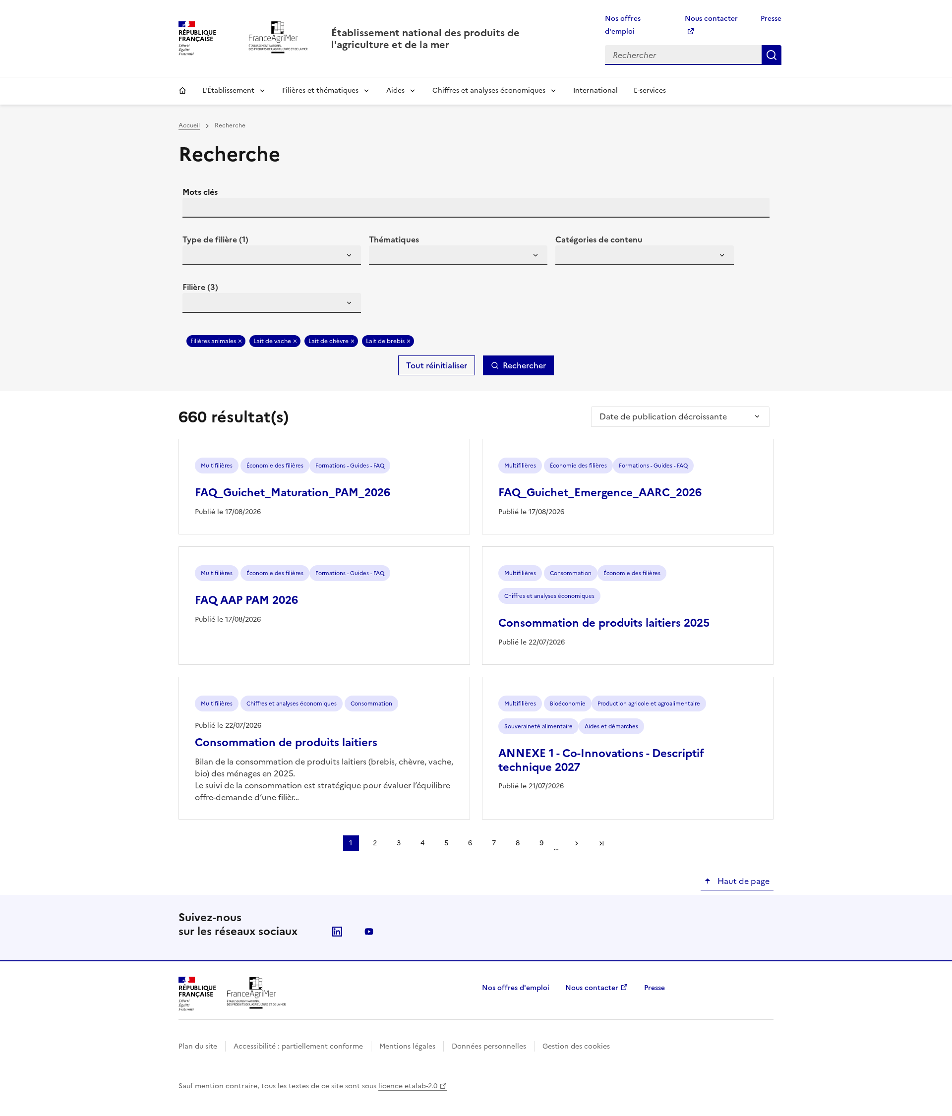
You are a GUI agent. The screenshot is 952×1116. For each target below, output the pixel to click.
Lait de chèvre (328, 341)
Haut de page (742, 881)
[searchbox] (196, 256)
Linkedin (337, 931)
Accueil (182, 91)
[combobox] (271, 255)
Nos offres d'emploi (515, 988)
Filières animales (213, 341)
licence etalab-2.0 (407, 1086)
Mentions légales (407, 1046)
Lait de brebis (385, 341)
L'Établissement (228, 90)
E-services (650, 90)
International (595, 90)
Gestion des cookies (576, 1046)
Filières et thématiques (320, 90)
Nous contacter (591, 988)
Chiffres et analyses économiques (488, 90)
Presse (771, 18)
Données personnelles (489, 1046)
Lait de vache (272, 341)
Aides (395, 90)
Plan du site (197, 1046)
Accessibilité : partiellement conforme (298, 1046)
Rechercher (771, 55)
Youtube (369, 931)
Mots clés (200, 192)
